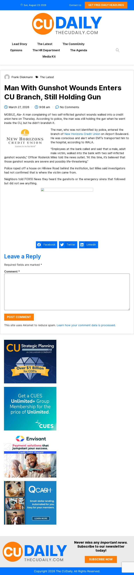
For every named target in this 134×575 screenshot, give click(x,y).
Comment (12, 271)
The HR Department (46, 50)
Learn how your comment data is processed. (86, 325)
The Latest (44, 44)
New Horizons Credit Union (82, 134)
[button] (46, 244)
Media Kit (49, 56)
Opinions (16, 50)
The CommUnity (73, 44)
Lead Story (19, 44)
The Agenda (78, 50)
